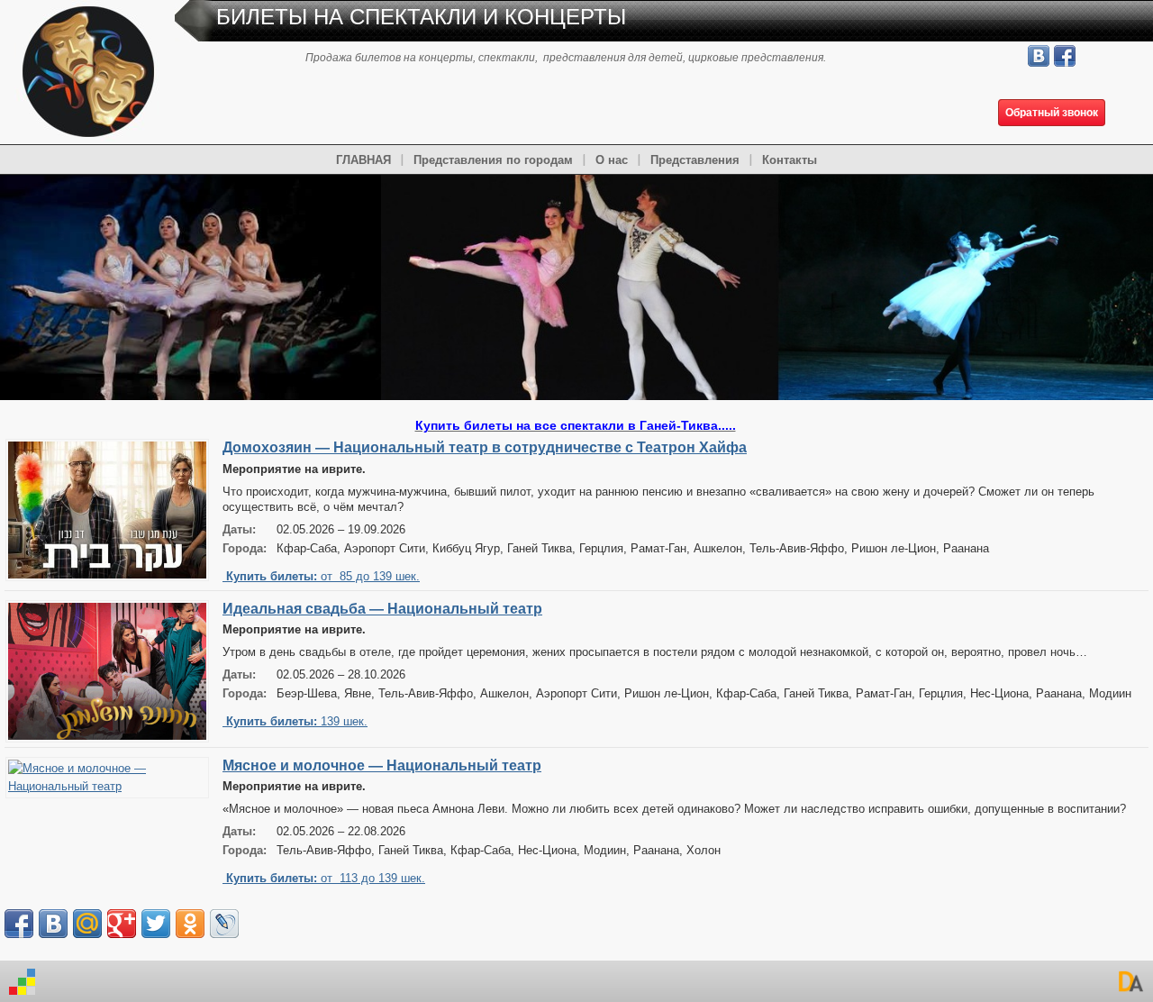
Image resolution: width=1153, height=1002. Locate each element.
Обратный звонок (1051, 112)
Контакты (789, 160)
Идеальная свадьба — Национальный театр (382, 608)
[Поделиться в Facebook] (19, 923)
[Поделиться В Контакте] (53, 923)
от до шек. (323, 576)
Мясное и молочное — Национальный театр (381, 765)
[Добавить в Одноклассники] (190, 923)
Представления (695, 160)
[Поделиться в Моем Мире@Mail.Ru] (87, 923)
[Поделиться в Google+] (121, 923)
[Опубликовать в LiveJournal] (224, 923)
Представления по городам (493, 160)
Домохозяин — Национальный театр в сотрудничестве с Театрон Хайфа (484, 447)
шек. (297, 721)
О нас (611, 160)
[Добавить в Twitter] (155, 923)
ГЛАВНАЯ (363, 160)
